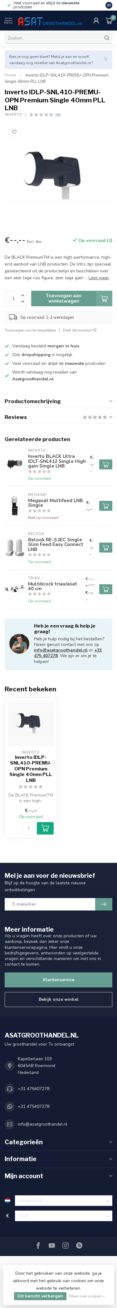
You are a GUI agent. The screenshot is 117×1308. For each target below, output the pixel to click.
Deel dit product (78, 330)
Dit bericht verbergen (40, 1296)
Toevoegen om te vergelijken (30, 330)
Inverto (13, 114)
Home (10, 75)
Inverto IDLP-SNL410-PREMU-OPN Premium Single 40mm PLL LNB (30, 769)
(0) (58, 114)
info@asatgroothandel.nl (61, 650)
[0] (108, 20)
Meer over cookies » (87, 1296)
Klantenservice (58, 980)
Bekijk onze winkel (59, 999)
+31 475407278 (33, 1089)
